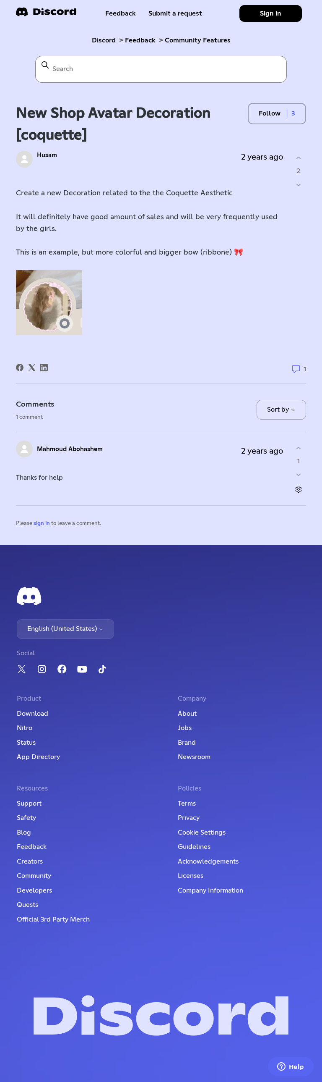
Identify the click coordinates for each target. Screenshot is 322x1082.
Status (26, 742)
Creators (30, 861)
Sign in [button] (270, 13)
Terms (187, 803)
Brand (187, 742)
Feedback (120, 13)
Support (29, 803)
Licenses (190, 875)
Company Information (210, 890)
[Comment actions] (298, 489)
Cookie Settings (202, 832)
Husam (47, 155)
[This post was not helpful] (298, 184)
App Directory (38, 757)
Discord (104, 40)
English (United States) (63, 628)
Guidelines (194, 846)
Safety (26, 817)
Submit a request (175, 13)
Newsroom (194, 757)
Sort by (279, 409)
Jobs (185, 728)
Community (34, 875)
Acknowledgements (208, 861)
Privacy (189, 817)
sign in (42, 523)
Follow (269, 113)
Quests (27, 904)
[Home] (46, 14)
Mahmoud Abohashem (70, 449)
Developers (34, 890)
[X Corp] (32, 367)
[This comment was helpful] (298, 448)
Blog (24, 832)
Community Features (198, 40)
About (187, 713)
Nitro (24, 728)
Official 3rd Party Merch (53, 919)
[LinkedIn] (44, 367)
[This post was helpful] (298, 158)
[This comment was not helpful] (298, 474)
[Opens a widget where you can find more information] (290, 1067)
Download (32, 713)
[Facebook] (19, 367)
